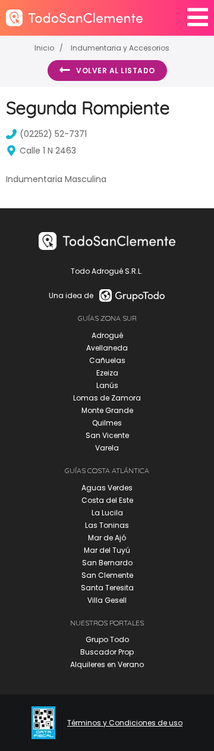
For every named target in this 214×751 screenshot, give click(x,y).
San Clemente (107, 575)
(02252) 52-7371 (53, 134)
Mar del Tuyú (107, 550)
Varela (107, 448)
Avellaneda (107, 348)
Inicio (44, 48)
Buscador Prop (107, 652)
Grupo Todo (107, 639)
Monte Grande (107, 410)
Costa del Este (107, 500)
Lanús (107, 385)
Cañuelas (107, 360)
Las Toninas (107, 525)
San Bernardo (107, 563)
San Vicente (107, 435)
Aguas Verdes (107, 488)
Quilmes (107, 423)
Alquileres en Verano (107, 664)
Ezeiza (107, 373)
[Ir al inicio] (74, 18)
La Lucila (107, 513)
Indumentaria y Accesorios (120, 48)
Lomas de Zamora (107, 398)
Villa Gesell (107, 600)
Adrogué (107, 335)
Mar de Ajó (107, 538)
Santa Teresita (107, 588)
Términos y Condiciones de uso (124, 723)
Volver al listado (115, 70)
